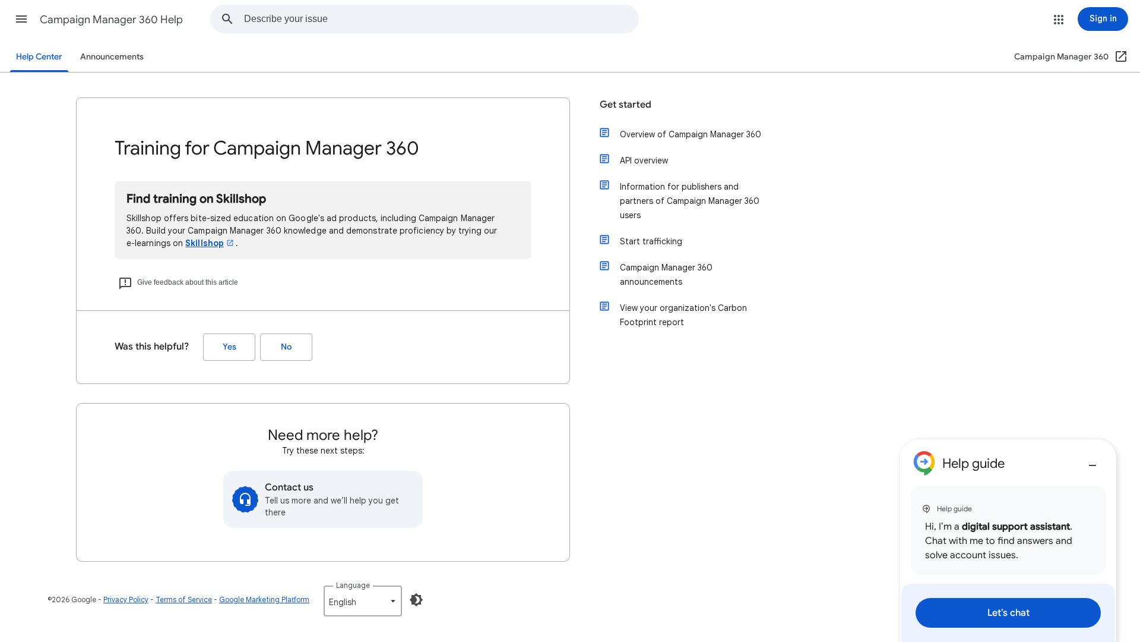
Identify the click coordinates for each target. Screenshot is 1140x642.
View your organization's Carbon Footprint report (683, 315)
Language (353, 585)
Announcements (112, 57)
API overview (644, 160)
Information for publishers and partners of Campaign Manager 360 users (689, 201)
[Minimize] (1092, 461)
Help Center (39, 57)
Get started (625, 105)
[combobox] (441, 19)
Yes (229, 347)
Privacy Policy (125, 599)
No (286, 347)
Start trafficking (651, 241)
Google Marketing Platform (264, 599)
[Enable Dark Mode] (416, 600)
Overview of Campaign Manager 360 (690, 134)
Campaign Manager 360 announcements (666, 274)
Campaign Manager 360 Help (111, 19)
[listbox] (363, 601)
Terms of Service (184, 599)
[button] (21, 19)
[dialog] (1008, 540)
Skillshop (204, 243)
